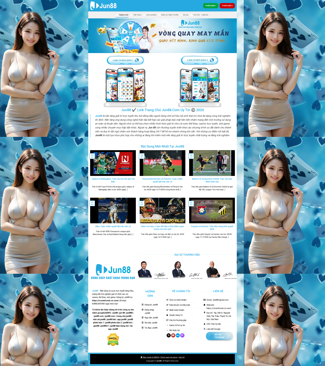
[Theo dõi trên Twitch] (182, 335)
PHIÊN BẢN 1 (211, 6)
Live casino (151, 15)
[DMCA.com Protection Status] (113, 339)
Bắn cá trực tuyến (169, 15)
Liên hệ (182, 357)
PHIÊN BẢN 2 (227, 6)
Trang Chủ (123, 15)
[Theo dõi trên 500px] (178, 335)
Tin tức (196, 15)
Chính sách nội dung (168, 357)
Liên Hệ (205, 15)
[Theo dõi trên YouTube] (173, 335)
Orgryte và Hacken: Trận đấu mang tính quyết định (212, 227)
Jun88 (159, 361)
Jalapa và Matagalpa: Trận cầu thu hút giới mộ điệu (113, 180)
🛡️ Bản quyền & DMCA (149, 357)
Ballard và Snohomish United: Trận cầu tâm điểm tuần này (212, 180)
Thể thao (137, 15)
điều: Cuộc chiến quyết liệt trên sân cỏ (113, 226)
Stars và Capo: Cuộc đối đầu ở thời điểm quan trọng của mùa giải (162, 227)
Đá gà (185, 15)
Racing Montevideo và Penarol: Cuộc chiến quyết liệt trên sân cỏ (162, 180)
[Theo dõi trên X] (169, 335)
